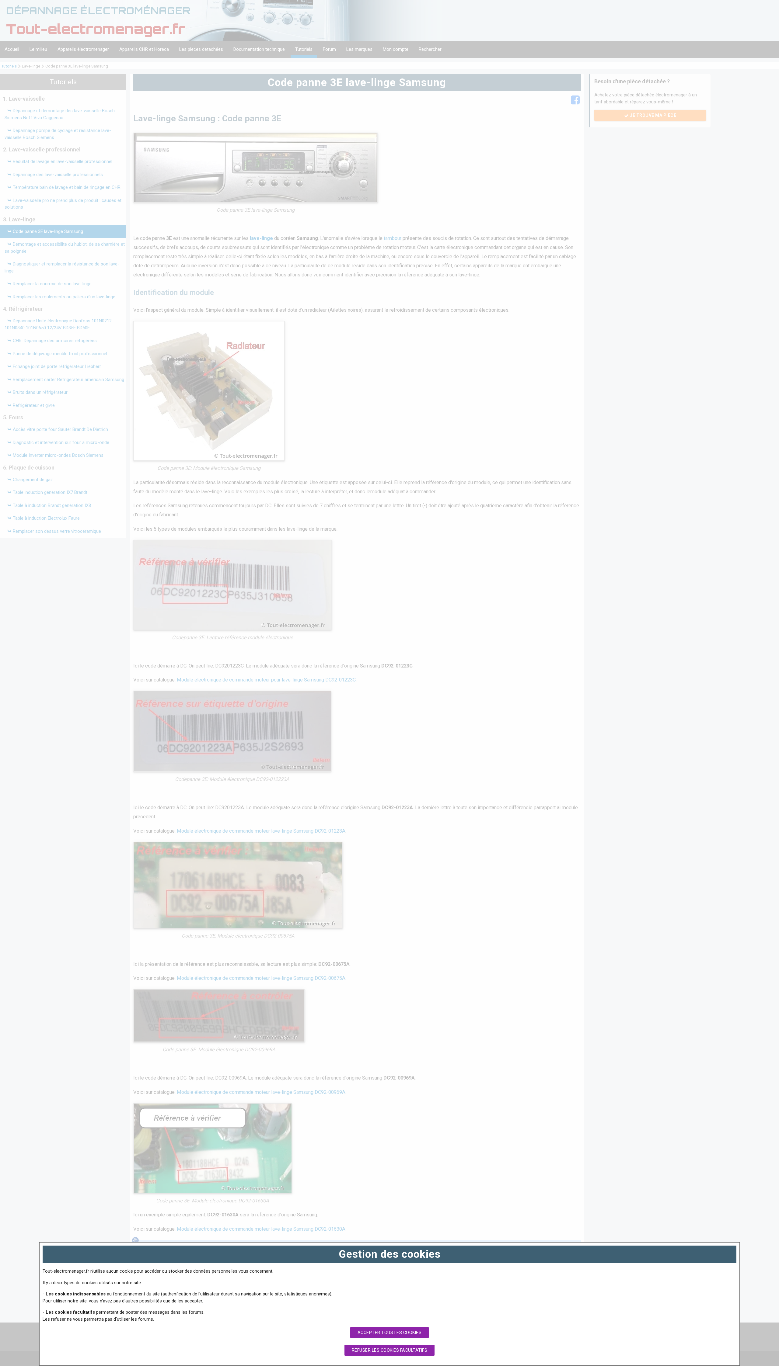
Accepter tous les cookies (390, 1332)
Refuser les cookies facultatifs (390, 1350)
